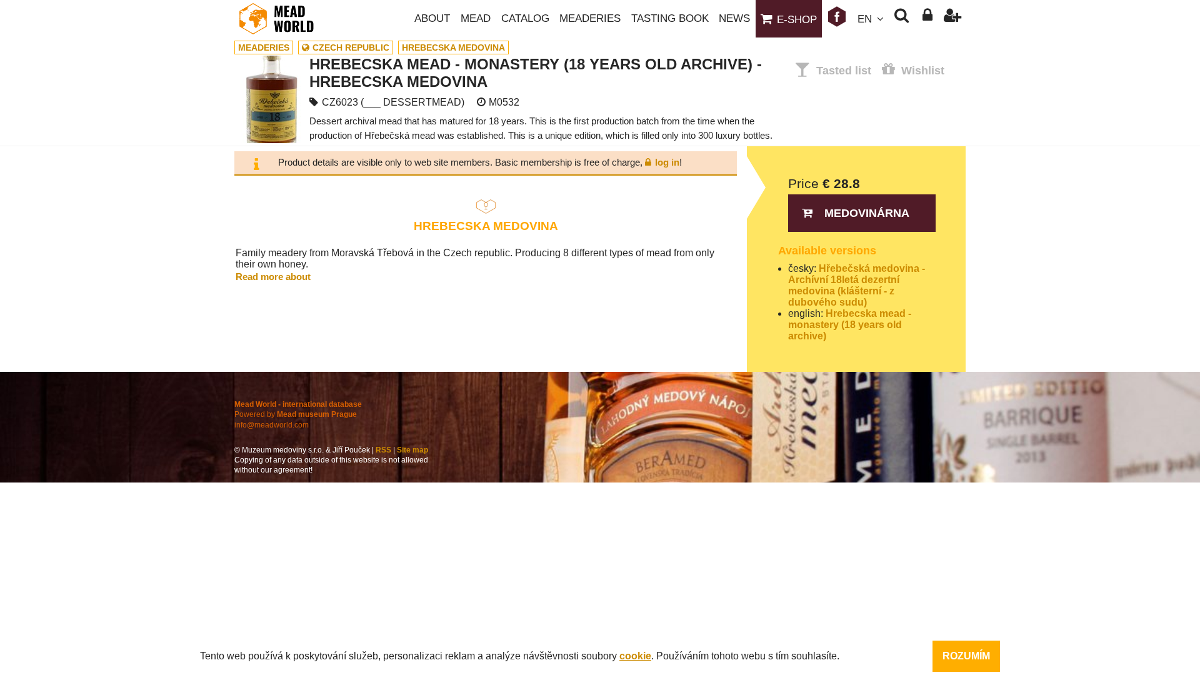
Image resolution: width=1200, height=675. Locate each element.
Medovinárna (866, 213)
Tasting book (670, 18)
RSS (383, 450)
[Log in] (927, 19)
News (734, 18)
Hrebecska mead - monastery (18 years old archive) (849, 324)
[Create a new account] (953, 19)
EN (865, 19)
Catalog (525, 18)
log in (667, 162)
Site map (412, 450)
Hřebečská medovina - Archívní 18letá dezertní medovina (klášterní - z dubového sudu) (856, 285)
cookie (635, 656)
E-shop (797, 20)
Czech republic (350, 47)
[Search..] (901, 19)
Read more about (273, 276)
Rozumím (966, 656)
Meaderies (590, 18)
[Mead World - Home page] (284, 18)
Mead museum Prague (317, 414)
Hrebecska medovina (453, 47)
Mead (476, 18)
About (432, 18)
